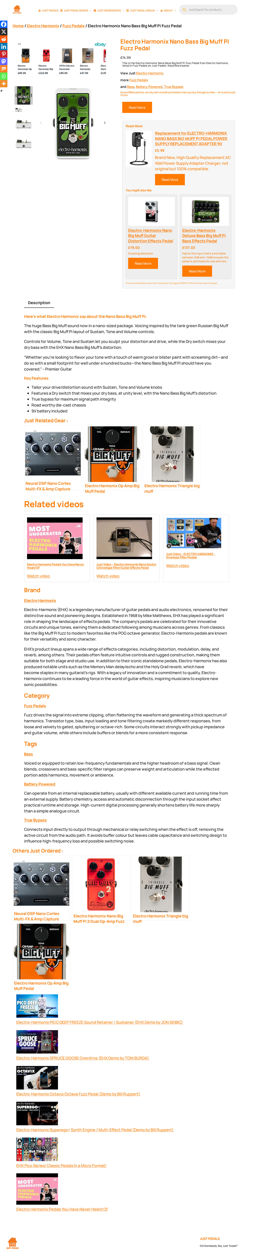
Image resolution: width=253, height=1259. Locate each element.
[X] (3, 31)
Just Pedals (50, 10)
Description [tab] (39, 302)
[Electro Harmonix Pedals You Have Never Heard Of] (37, 1189)
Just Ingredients (109, 10)
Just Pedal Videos (142, 10)
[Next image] (104, 123)
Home (18, 25)
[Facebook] (3, 24)
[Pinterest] (3, 54)
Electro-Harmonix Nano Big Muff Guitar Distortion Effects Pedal (150, 235)
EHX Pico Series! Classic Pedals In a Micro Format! (61, 1165)
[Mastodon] (3, 61)
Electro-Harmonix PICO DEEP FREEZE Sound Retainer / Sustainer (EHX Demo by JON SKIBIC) (99, 1022)
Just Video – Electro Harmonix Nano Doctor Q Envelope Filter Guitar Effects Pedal (126, 566)
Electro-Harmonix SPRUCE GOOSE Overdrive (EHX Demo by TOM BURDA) (82, 1058)
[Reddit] (3, 39)
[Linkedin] (3, 46)
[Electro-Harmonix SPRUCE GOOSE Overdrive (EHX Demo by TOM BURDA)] (37, 1042)
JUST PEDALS (210, 1238)
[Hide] (1, 90)
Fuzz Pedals (73, 25)
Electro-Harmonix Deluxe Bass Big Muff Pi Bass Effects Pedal (204, 235)
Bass (130, 86)
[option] (18, 110)
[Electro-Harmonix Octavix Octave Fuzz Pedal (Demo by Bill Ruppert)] (37, 1078)
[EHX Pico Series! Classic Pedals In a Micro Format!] (37, 1150)
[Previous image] (41, 123)
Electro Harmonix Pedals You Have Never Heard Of (55, 566)
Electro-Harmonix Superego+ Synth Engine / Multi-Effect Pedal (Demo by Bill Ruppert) (95, 1129)
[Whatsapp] (3, 76)
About (168, 10)
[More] (3, 83)
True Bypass (173, 86)
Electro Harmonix (43, 25)
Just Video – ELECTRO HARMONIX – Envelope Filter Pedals (190, 555)
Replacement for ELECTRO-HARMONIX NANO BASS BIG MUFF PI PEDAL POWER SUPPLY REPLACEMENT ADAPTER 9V (191, 138)
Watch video (38, 576)
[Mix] (3, 69)
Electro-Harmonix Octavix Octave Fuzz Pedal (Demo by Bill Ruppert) (78, 1094)
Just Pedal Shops (76, 10)
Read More (137, 107)
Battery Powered (149, 86)
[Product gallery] (72, 122)
